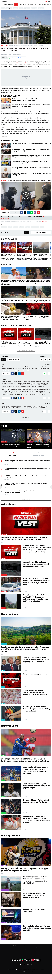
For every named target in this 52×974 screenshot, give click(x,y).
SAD (10, 227)
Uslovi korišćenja (45, 221)
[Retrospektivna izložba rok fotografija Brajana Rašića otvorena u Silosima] (11, 899)
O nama (9, 969)
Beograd (27, 227)
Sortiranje (43, 356)
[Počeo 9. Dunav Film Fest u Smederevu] (11, 916)
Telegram (7, 218)
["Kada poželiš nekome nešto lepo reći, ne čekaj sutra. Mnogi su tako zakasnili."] (11, 932)
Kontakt (42, 969)
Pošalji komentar (41, 232)
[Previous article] (1, 487)
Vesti (2, 45)
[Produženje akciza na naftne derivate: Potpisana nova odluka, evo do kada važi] (11, 713)
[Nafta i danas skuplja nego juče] (11, 680)
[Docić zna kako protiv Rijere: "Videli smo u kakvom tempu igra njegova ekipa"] (11, 790)
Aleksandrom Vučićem (22, 63)
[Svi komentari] (41, 359)
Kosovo (15, 227)
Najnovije (9, 504)
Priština (21, 227)
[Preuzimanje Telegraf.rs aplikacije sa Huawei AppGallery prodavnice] (36, 960)
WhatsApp (45, 216)
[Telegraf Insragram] (27, 964)
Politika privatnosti (35, 969)
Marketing (14, 969)
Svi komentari (26, 417)
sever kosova (35, 227)
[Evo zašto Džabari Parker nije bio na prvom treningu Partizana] (11, 806)
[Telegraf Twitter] (24, 964)
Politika (6, 45)
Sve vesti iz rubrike (26, 350)
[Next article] (51, 487)
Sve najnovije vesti (26, 499)
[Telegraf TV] (31, 964)
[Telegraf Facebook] (20, 964)
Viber (2, 218)
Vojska (42, 227)
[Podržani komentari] (45, 359)
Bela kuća (4, 227)
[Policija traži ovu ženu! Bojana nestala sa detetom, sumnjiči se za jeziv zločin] (6, 169)
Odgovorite (6, 373)
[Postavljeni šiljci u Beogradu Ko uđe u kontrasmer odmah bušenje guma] (13, 436)
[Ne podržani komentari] (49, 359)
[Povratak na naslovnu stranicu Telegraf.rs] (5, 2)
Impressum (20, 969)
